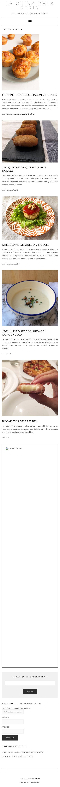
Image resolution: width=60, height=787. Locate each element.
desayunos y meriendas (16, 114)
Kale (38, 778)
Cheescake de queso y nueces (26, 244)
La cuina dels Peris (30, 5)
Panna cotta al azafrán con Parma (17, 756)
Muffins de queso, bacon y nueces (29, 95)
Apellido (5, 727)
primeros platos (14, 264)
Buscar (30, 691)
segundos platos (29, 114)
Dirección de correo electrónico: (16, 708)
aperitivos (5, 114)
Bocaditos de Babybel (19, 421)
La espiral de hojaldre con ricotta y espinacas (22, 752)
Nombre (5, 717)
